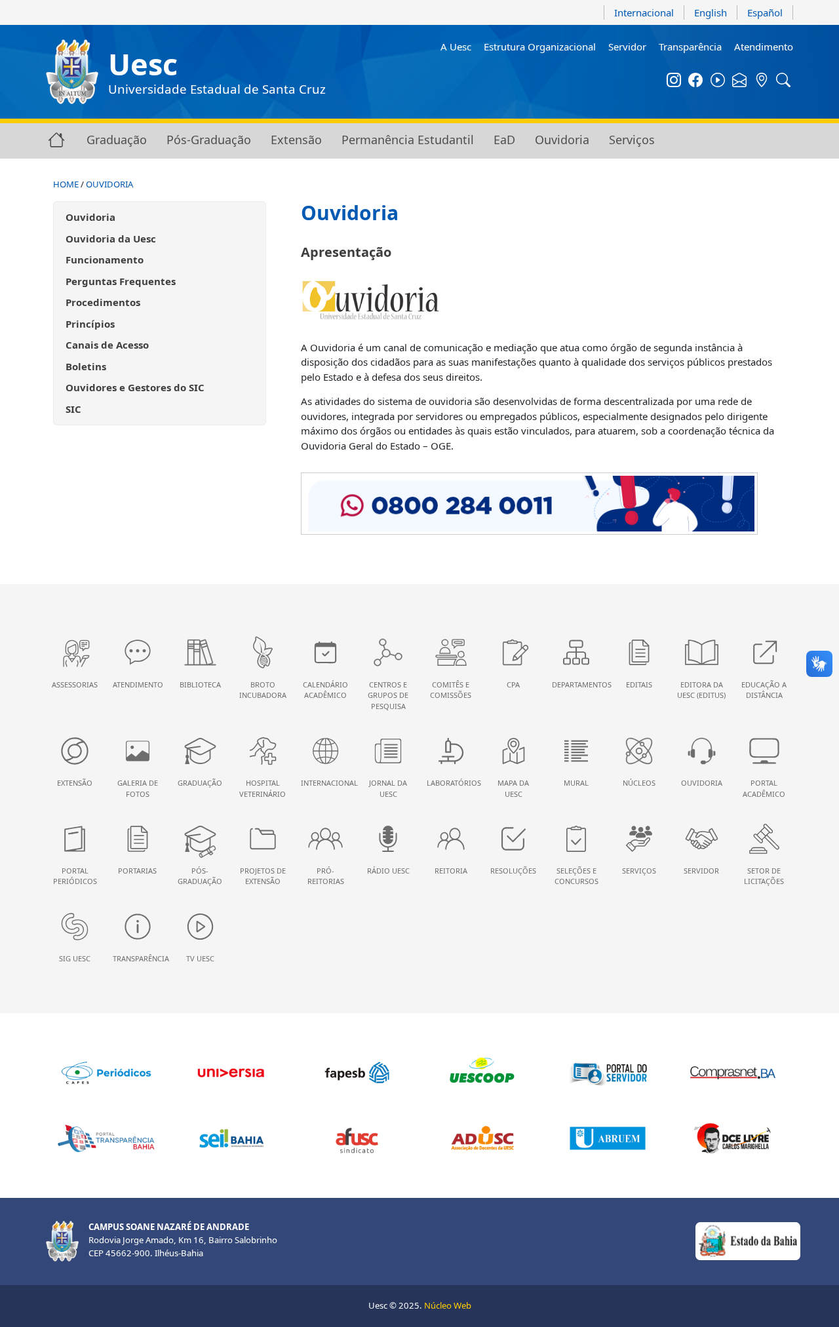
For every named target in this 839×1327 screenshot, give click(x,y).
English (710, 12)
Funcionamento (105, 259)
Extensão (296, 139)
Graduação (117, 139)
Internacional (644, 12)
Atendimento (763, 46)
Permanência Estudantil (407, 139)
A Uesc (455, 46)
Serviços (632, 139)
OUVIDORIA (109, 184)
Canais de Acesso (107, 344)
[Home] (56, 139)
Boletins (86, 366)
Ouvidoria (562, 139)
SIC (73, 408)
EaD (504, 139)
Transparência (690, 46)
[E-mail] (740, 81)
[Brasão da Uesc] (72, 71)
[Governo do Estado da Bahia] (747, 1240)
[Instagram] (674, 81)
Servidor (627, 46)
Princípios (90, 323)
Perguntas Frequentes (121, 281)
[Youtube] (718, 81)
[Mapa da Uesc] (761, 81)
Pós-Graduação (208, 139)
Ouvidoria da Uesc (111, 238)
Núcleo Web (447, 1305)
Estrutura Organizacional (540, 46)
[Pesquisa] (784, 81)
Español (765, 12)
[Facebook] (696, 81)
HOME (66, 184)
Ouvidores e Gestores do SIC (135, 387)
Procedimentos (103, 302)
